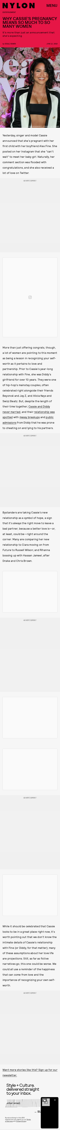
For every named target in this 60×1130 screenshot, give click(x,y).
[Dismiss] (54, 1100)
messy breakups (30, 417)
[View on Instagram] (30, 297)
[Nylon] (19, 5)
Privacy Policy (21, 1121)
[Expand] (44, 1100)
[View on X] (30, 592)
